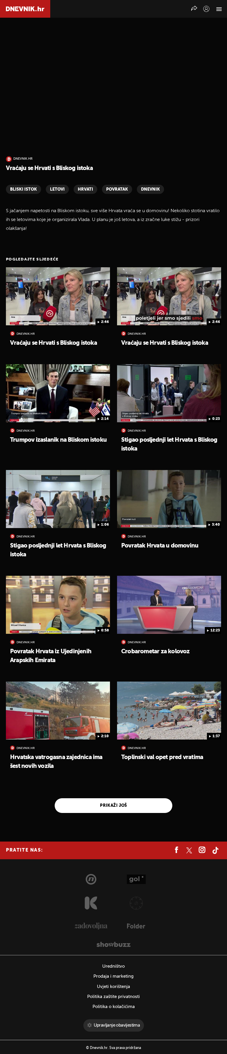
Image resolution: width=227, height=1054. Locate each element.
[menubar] (206, 9)
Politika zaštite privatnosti (113, 996)
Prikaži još (113, 806)
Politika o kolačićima (114, 1006)
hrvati (85, 189)
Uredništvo (113, 966)
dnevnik (150, 189)
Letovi (57, 189)
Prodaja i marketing (113, 976)
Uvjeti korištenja (113, 986)
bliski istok (23, 189)
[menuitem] (206, 9)
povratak (117, 189)
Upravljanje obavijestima (117, 1025)
